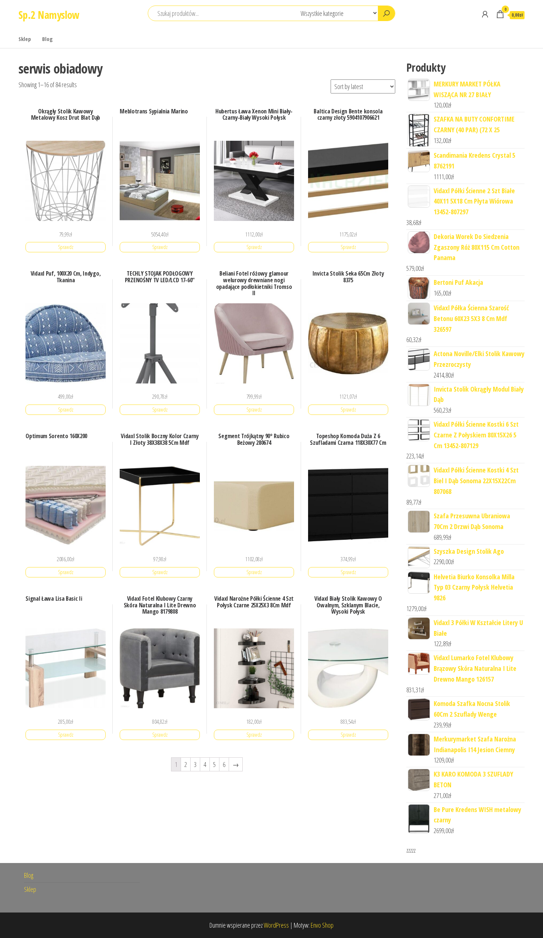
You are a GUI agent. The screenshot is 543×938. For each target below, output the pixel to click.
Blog (47, 38)
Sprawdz (66, 246)
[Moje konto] (485, 14)
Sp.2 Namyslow (48, 15)
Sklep (24, 38)
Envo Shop (322, 925)
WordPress (276, 925)
